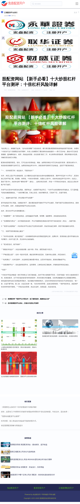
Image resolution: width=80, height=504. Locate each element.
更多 (75, 12)
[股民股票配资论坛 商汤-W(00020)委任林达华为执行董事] (5, 459)
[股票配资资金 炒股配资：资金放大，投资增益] (5, 467)
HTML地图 (51, 494)
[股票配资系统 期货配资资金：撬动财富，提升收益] (5, 444)
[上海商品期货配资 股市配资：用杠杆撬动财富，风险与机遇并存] (19, 332)
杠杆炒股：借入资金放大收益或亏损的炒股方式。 (19, 421)
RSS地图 (45, 494)
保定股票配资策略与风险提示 (12, 425)
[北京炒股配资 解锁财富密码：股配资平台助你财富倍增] (19, 363)
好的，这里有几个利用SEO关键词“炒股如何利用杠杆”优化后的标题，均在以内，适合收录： (35, 411)
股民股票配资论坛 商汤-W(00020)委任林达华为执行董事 (31, 459)
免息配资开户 (12, 487)
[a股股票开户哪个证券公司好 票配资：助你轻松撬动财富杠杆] (5, 475)
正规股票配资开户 (66, 487)
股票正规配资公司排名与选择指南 (22, 451)
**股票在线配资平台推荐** (10, 416)
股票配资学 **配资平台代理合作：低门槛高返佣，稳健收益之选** (29, 299)
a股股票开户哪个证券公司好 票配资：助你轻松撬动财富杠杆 (32, 474)
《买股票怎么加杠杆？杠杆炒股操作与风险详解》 (19, 407)
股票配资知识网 (45, 498)
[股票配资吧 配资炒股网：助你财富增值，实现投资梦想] (60, 327)
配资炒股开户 (39, 487)
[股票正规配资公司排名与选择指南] (5, 452)
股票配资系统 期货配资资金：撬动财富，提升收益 (28, 444)
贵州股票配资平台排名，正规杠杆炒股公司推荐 (23, 303)
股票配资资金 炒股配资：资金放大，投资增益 (27, 467)
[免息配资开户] (13, 3)
